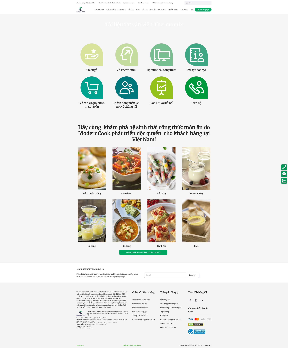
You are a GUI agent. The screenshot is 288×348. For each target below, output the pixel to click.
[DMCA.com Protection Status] (195, 324)
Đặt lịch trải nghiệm (203, 10)
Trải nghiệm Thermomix (116, 10)
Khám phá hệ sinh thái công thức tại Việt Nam (143, 252)
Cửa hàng (184, 10)
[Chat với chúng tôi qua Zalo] (284, 181)
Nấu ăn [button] (131, 10)
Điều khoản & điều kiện (132, 345)
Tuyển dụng (173, 10)
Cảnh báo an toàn (129, 3)
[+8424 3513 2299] (284, 167)
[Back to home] (80, 10)
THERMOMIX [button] (99, 10)
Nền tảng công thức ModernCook (109, 3)
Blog (138, 10)
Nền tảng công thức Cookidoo (85, 3)
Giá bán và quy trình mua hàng (163, 3)
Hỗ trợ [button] (144, 10)
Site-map (80, 345)
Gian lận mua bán (143, 3)
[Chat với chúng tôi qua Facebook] (284, 174)
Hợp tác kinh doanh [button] (158, 10)
